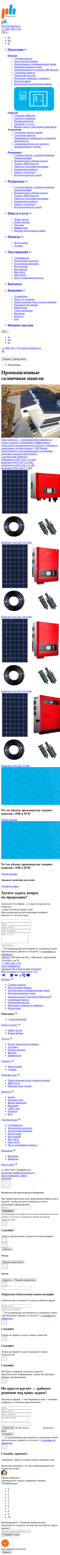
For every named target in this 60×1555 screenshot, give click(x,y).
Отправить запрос (11, 1309)
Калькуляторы (22, 222)
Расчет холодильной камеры (23, 1044)
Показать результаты (13, 1262)
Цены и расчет (9, 1025)
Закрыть (7, 1552)
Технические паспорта (26, 263)
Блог (16, 319)
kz (9, 43)
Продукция (16, 49)
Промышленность (24, 121)
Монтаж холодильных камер (29, 230)
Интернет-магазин (20, 325)
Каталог (12, 55)
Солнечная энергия (24, 135)
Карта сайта (8, 1164)
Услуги (5, 1038)
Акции (11, 1097)
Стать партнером (23, 310)
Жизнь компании (17, 1102)
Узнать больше (9, 819)
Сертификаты (21, 258)
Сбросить (7, 1249)
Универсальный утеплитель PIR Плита (30, 996)
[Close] (6, 1184)
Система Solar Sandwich (14, 456)
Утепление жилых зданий (28, 132)
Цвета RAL (20, 275)
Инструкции (21, 266)
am (9, 40)
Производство (9, 1075)
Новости (19, 316)
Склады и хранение (25, 118)
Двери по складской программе (31, 166)
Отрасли (13, 112)
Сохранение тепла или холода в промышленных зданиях (31, 145)
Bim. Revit (19, 272)
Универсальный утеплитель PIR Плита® (36, 69)
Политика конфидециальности (18, 1172)
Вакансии (19, 313)
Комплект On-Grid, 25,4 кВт (16, 691)
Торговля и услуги (24, 124)
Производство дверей (26, 305)
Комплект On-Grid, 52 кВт (15, 765)
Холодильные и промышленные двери (35, 64)
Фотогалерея (21, 242)
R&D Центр (20, 307)
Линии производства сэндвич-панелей (35, 302)
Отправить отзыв (11, 1534)
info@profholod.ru (10, 26)
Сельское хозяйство (24, 115)
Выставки (13, 1105)
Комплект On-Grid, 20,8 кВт (16, 616)
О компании (21, 296)
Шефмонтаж (21, 227)
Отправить (8, 945)
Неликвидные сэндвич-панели (31, 161)
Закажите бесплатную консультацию (21, 969)
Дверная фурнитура (25, 75)
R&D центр (14, 1083)
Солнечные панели (24, 72)
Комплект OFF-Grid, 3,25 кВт (17, 462)
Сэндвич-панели (23, 58)
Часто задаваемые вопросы (29, 277)
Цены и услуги (18, 213)
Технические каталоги (26, 260)
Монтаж (12, 1052)
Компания (15, 290)
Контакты (15, 283)
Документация (18, 251)
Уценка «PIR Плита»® (26, 163)
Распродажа (15, 152)
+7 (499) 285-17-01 (11, 29)
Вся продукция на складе (28, 175)
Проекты (14, 236)
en (9, 37)
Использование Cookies (14, 1175)
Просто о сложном (24, 299)
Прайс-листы (21, 219)
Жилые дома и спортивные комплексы (35, 126)
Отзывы (18, 245)
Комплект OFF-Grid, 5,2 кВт (16, 468)
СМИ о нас (14, 1108)
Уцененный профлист (26, 169)
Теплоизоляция (22, 81)
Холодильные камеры (26, 61)
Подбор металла (16, 1049)
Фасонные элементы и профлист (32, 78)
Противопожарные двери (28, 67)
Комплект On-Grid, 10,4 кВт (16, 542)
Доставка (19, 225)
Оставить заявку (10, 886)
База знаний (20, 269)
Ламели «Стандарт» (25, 172)
